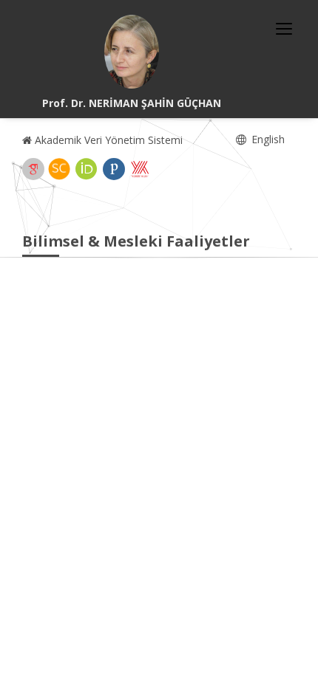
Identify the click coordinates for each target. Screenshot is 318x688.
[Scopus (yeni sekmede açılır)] (59, 169)
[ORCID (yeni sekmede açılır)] (86, 169)
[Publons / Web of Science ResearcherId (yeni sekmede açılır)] (114, 169)
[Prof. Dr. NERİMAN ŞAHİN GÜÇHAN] (131, 52)
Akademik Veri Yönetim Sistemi (107, 140)
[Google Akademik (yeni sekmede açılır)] (33, 169)
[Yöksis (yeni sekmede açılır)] (140, 169)
